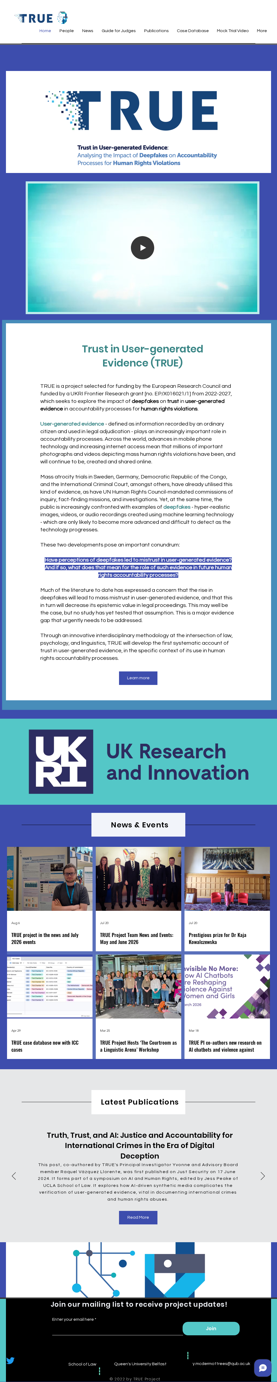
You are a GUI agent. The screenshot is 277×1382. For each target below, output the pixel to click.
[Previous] (14, 1176)
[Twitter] (10, 1361)
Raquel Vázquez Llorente (91, 1172)
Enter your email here (73, 1319)
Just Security (193, 1172)
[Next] (263, 1176)
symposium (107, 1178)
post (55, 1165)
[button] (250, 306)
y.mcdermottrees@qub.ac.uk (221, 1363)
